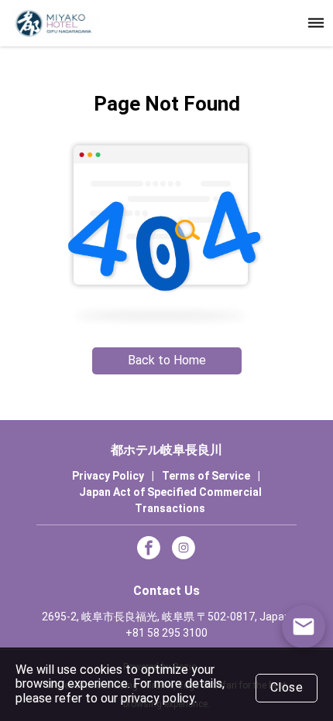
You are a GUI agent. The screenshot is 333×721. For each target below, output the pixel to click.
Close (287, 687)
